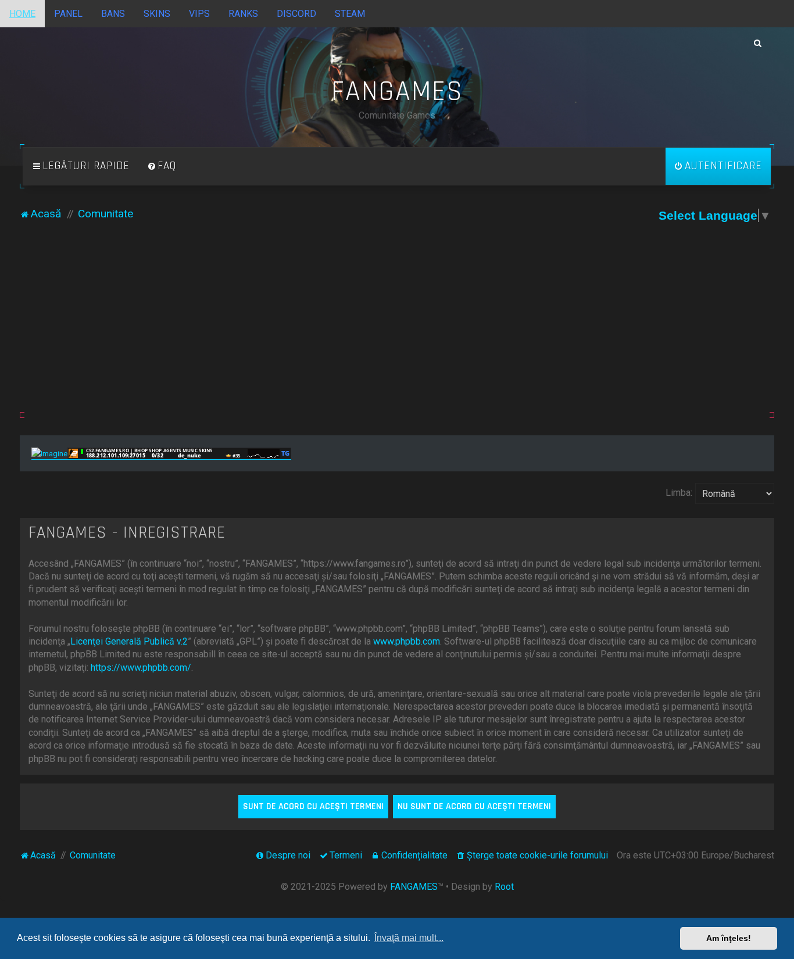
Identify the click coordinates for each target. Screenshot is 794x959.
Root (504, 886)
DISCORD (296, 13)
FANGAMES (414, 886)
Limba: (679, 492)
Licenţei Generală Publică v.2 (129, 641)
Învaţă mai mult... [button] (409, 938)
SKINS (157, 13)
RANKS (243, 13)
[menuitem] (161, 166)
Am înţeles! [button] (728, 938)
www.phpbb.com (406, 641)
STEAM (350, 13)
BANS (113, 13)
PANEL (68, 13)
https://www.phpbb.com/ (141, 667)
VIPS (199, 13)
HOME (22, 13)
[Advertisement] (397, 325)
